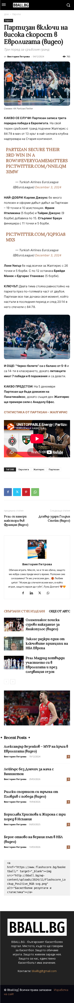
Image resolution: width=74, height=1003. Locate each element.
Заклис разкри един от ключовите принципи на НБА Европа (47, 643)
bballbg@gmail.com (44, 971)
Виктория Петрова (18, 56)
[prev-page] (6, 681)
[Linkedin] (33, 593)
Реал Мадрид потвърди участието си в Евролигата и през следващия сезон (45, 665)
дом (6, 14)
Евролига (24, 469)
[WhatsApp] (35, 492)
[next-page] (12, 681)
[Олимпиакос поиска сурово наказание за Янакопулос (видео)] (14, 624)
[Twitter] (17, 492)
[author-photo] (37, 558)
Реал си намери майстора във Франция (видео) (16, 520)
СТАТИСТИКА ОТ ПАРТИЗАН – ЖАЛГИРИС (35, 412)
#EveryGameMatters (43, 160)
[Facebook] (8, 492)
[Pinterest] (26, 492)
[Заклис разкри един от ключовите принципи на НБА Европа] (14, 643)
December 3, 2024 (48, 187)
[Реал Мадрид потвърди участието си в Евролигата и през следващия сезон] (14, 662)
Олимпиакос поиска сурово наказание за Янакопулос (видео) (43, 624)
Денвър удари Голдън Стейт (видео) (54, 518)
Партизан (54, 469)
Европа (16, 14)
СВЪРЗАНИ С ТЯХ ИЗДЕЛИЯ (24, 611)
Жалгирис (38, 469)
